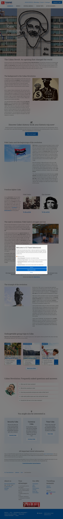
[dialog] (31, 259)
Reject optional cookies (32, 269)
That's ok (31, 267)
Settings (31, 272)
